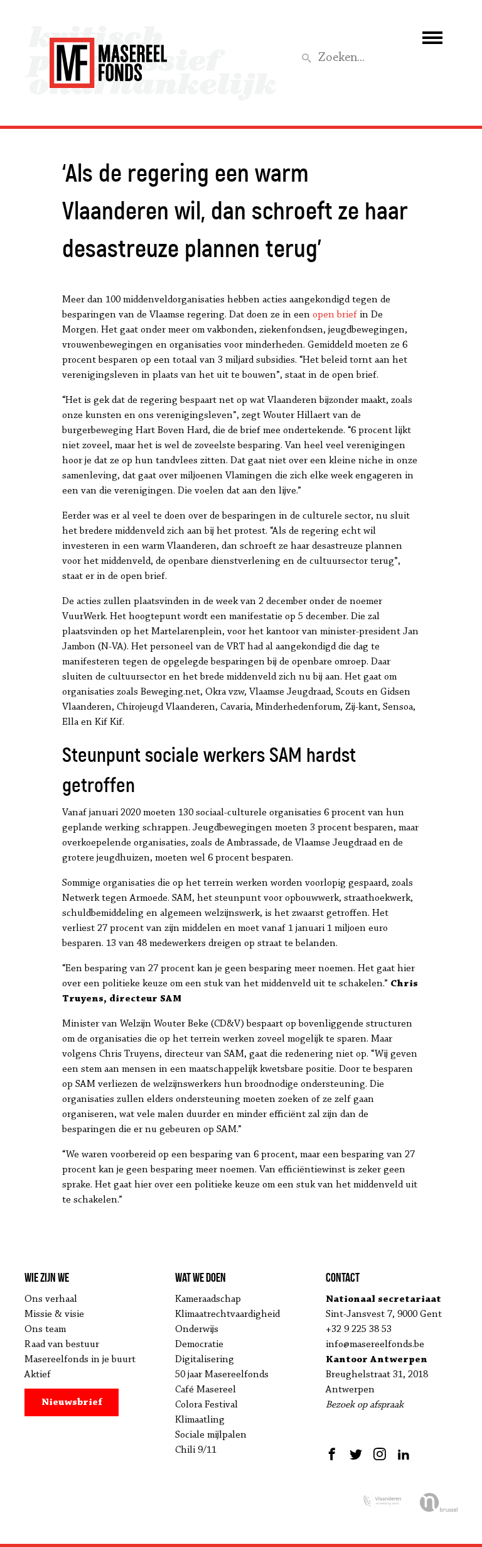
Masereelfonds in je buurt (80, 1360)
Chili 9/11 (196, 1450)
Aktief (37, 1375)
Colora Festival (206, 1405)
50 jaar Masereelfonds (222, 1375)
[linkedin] (403, 1454)
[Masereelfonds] (108, 57)
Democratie (199, 1345)
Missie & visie (54, 1314)
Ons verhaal (50, 1299)
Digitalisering (204, 1360)
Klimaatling (200, 1420)
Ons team (45, 1329)
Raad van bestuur (61, 1345)
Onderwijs (196, 1329)
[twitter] (355, 1454)
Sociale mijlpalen (211, 1435)
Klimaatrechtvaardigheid (227, 1314)
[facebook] (333, 1454)
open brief (335, 315)
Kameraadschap (208, 1299)
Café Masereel (205, 1390)
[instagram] (379, 1454)
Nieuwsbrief (71, 1402)
